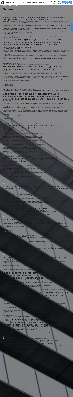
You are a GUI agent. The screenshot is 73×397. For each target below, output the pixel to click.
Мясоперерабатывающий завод (10, 315)
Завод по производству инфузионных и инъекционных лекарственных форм (19, 89)
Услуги (23, 2)
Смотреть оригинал (9, 33)
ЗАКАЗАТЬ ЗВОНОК (67, 1)
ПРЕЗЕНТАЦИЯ (72, 27)
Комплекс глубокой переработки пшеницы (12, 63)
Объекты (29, 2)
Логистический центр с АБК (9, 13)
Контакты (41, 2)
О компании (34, 2)
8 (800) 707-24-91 (55, 1)
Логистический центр (7, 182)
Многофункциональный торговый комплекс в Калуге (14, 234)
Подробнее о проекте (9, 34)
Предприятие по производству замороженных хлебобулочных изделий (19, 121)
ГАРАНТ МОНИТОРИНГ (68, 3)
